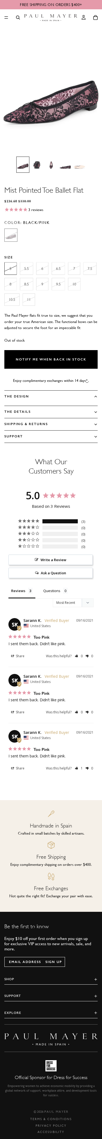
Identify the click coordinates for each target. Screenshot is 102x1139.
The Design (16, 396)
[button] (79, 656)
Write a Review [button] (53, 559)
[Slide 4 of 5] (65, 164)
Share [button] (19, 656)
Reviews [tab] (18, 590)
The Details (17, 412)
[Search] (18, 17)
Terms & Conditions (51, 1119)
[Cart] (95, 17)
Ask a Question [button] (53, 572)
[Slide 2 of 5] (37, 164)
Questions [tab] (51, 590)
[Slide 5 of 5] (79, 164)
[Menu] (6, 17)
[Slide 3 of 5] (51, 164)
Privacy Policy (51, 1126)
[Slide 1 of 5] (23, 164)
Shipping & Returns (26, 424)
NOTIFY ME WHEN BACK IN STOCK (51, 359)
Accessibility (51, 1132)
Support (13, 436)
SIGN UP (53, 962)
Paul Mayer (56, 1112)
